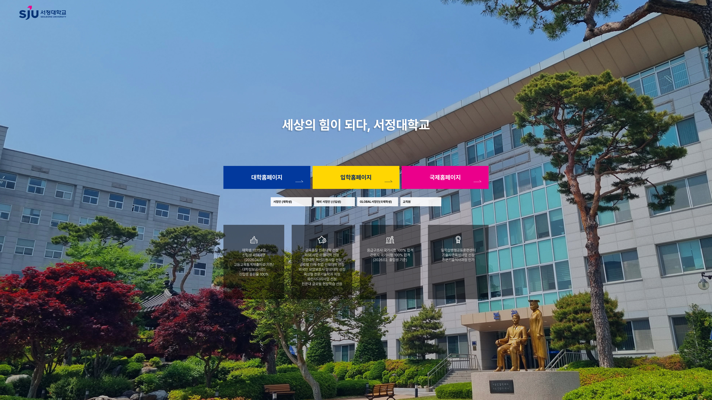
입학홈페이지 (356, 177)
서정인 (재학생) (283, 202)
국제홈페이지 (445, 177)
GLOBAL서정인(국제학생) (376, 202)
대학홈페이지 (266, 177)
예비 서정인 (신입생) (329, 202)
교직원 (406, 202)
